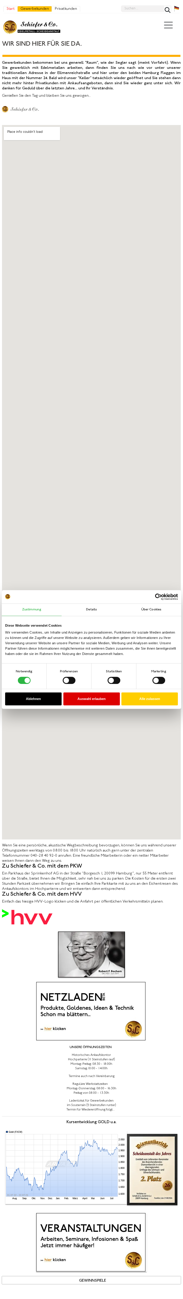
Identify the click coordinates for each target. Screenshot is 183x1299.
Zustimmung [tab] (31, 609)
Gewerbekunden (35, 9)
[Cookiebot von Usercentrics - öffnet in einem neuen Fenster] (158, 596)
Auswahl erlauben (91, 699)
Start (10, 9)
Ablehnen (33, 699)
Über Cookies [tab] (151, 609)
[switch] (69, 680)
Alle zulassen (149, 699)
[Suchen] (168, 8)
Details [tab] (91, 609)
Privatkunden (66, 9)
